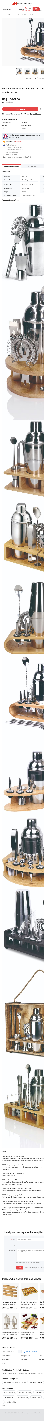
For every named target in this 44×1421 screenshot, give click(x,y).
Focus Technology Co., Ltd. (25, 1413)
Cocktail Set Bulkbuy (10, 1402)
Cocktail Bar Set (23, 1397)
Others (4, 1363)
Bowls (24, 1382)
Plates (33, 15)
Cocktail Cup (36, 1397)
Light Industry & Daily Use (15, 15)
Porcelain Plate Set (36, 1382)
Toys (40, 1356)
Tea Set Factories (9, 1392)
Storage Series (25, 1356)
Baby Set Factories (25, 1392)
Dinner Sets (7, 1382)
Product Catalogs (31, 1352)
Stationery (5, 1359)
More (4, 1406)
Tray (16, 1382)
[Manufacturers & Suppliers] (22, 4)
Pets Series (24, 1359)
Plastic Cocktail (8, 1397)
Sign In (5, 157)
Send (19, 1268)
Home (3, 15)
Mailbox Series (6, 1356)
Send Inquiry (20, 109)
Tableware (27, 15)
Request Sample (35, 114)
